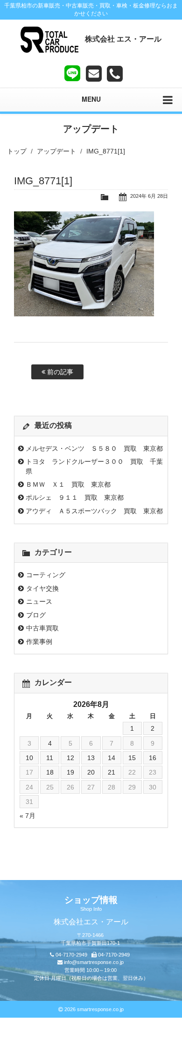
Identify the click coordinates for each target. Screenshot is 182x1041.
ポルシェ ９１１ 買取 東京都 (75, 497)
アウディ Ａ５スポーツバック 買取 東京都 (94, 511)
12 (70, 758)
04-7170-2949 (71, 954)
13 (91, 758)
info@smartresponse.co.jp (94, 962)
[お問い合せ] (94, 73)
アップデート (56, 151)
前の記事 (59, 372)
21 (111, 772)
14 (111, 758)
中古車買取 (42, 628)
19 (70, 772)
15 (132, 758)
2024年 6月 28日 (149, 196)
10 (29, 758)
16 (152, 758)
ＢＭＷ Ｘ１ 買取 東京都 (68, 484)
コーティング (45, 575)
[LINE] (72, 71)
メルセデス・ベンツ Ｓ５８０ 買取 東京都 (94, 448)
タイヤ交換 (42, 588)
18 (50, 772)
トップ (17, 151)
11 (49, 758)
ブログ (36, 615)
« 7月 (27, 815)
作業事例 (39, 641)
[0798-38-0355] (115, 73)
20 (91, 772)
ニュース (39, 601)
